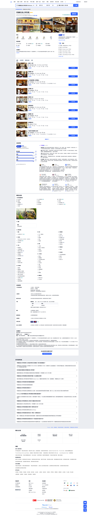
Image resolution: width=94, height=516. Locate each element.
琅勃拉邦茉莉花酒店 (18, 455)
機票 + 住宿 (38, 1)
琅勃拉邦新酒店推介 (34, 465)
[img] (28, 25)
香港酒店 (20, 472)
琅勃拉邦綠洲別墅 (25, 450)
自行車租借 (60, 202)
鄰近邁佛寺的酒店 (73, 459)
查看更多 (17, 52)
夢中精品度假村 (18, 450)
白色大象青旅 (34, 455)
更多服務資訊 (17, 486)
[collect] (85, 502)
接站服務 (19, 204)
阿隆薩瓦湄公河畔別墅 (22, 12)
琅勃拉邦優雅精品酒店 (27, 455)
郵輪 (47, 1)
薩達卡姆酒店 (60, 455)
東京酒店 (28, 472)
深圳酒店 (16, 472)
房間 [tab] (17, 60)
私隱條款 (30, 490)
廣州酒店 (32, 472)
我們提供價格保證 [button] (67, 14)
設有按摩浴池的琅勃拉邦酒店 (54, 465)
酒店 (52, 427)
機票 (14, 1)
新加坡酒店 (30, 474)
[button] (65, 1)
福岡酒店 (60, 472)
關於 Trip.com (31, 483)
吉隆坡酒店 (17, 474)
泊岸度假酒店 (38, 450)
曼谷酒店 (44, 472)
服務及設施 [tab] (27, 60)
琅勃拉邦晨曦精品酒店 (69, 450)
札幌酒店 (25, 474)
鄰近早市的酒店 (43, 459)
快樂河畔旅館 (39, 455)
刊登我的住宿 (44, 488)
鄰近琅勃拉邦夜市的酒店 (36, 459)
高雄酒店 (34, 474)
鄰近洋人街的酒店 (18, 459)
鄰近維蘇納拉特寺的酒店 (58, 459)
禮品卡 (43, 1)
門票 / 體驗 (32, 1)
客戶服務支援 (17, 483)
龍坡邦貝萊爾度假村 (46, 455)
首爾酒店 (56, 472)
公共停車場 (40, 199)
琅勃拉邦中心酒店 (32, 450)
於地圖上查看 (61, 56)
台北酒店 (36, 472)
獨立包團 (57, 1)
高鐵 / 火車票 (19, 1)
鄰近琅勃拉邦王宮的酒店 (26, 459)
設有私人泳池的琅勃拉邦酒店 (44, 465)
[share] (85, 506)
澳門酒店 (52, 472)
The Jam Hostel (61, 450)
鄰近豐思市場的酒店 (26, 461)
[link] (78, 2)
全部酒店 (43, 490)
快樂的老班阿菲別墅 (44, 450)
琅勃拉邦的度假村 (18, 465)
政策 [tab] (32, 60)
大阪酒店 (48, 472)
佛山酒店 (71, 472)
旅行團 (62, 1)
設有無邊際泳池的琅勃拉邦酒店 (20, 467)
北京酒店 (63, 472)
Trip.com (48, 427)
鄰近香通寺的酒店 (66, 459)
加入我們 (30, 486)
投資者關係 (44, 483)
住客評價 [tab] (21, 60)
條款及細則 (31, 488)
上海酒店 (40, 472)
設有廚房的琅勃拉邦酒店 (64, 465)
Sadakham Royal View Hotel (53, 450)
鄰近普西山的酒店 (50, 459)
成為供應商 (44, 492)
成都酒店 (21, 474)
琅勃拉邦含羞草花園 (53, 455)
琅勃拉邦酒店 (66, 427)
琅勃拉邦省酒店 (60, 427)
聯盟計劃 (43, 486)
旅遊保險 (52, 1)
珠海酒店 (24, 472)
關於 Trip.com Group (32, 492)
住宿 (11, 1)
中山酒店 (67, 472)
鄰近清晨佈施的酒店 (18, 461)
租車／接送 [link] (26, 1)
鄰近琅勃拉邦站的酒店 (35, 461)
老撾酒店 (55, 427)
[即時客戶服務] (85, 510)
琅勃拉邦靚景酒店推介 (26, 465)
